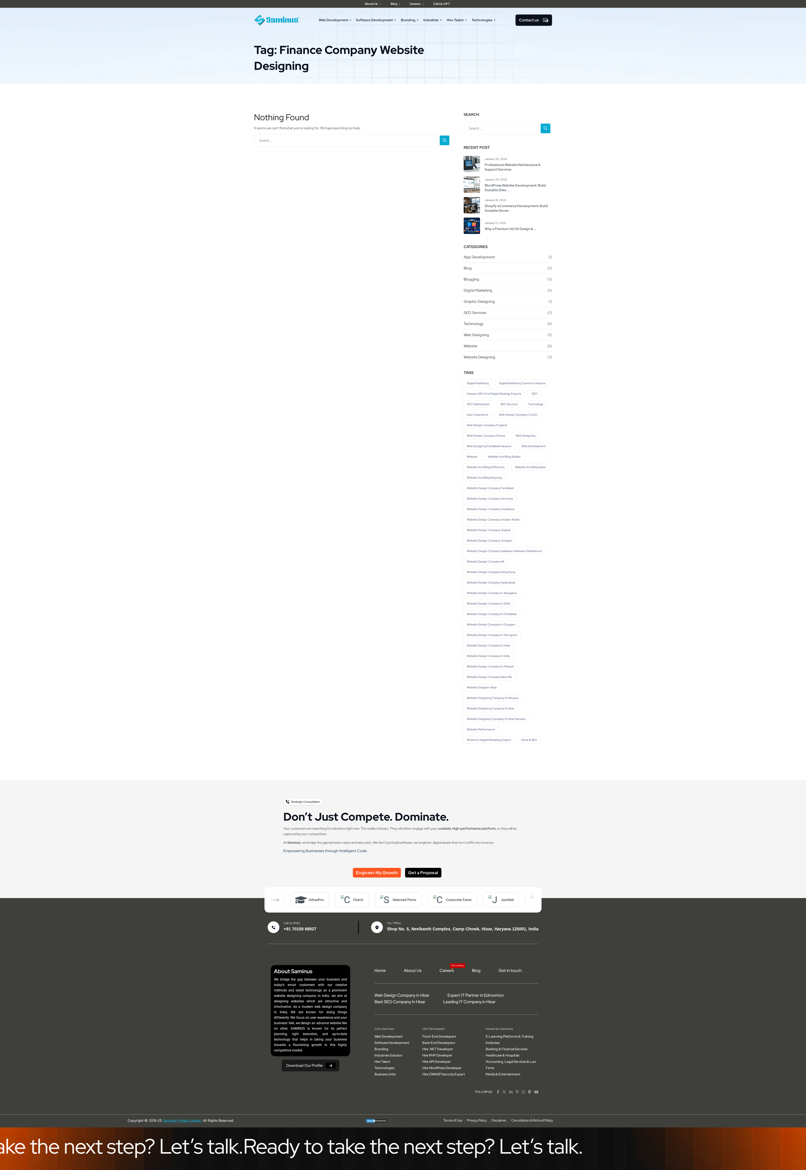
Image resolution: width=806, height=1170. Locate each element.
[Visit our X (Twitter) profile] (504, 1091)
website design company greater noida (493, 519)
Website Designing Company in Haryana (492, 698)
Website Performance (481, 729)
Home (380, 970)
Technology (473, 323)
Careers (415, 4)
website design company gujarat (488, 530)
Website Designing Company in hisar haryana (496, 719)
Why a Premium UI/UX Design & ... (510, 229)
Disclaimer (499, 1120)
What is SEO (529, 740)
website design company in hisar (488, 645)
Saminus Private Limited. (182, 1120)
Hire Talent (382, 1061)
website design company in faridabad (492, 614)
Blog (394, 4)
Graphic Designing (479, 301)
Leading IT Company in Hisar (469, 1001)
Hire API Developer (436, 1061)
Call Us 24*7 (441, 4)
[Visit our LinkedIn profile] (511, 1091)
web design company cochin (518, 415)
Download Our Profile (304, 1065)
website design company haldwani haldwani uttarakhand (504, 551)
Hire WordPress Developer (442, 1068)
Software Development (391, 1043)
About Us (371, 4)
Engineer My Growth (377, 872)
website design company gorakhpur (491, 509)
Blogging (471, 279)
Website (470, 345)
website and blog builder (504, 456)
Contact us (529, 20)
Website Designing (479, 357)
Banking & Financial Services (506, 1049)
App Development (479, 257)
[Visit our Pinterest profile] (517, 1091)
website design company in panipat (490, 666)
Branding (381, 1049)
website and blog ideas (530, 467)
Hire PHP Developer (437, 1055)
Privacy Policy (477, 1120)
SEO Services (475, 312)
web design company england (487, 425)
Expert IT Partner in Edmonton (475, 995)
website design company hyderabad (491, 582)
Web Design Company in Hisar (401, 995)
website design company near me (489, 677)
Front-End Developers (439, 1036)
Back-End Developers (438, 1043)
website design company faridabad (490, 488)
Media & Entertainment (503, 1074)
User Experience (477, 415)
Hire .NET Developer (437, 1049)
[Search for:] (352, 140)
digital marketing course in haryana (522, 383)
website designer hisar (482, 687)
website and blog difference (486, 467)
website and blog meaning (484, 477)
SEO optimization (478, 404)
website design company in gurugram (492, 635)
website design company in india (488, 656)
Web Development (534, 446)
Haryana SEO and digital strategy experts (494, 394)
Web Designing (476, 334)
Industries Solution (388, 1055)
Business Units (385, 1074)
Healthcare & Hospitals (502, 1055)
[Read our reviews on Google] (529, 1091)
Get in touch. (511, 970)
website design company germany (490, 498)
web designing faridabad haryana (489, 446)
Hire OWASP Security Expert (443, 1074)
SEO (534, 394)
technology (535, 404)
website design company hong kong (491, 572)
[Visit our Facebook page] (498, 1091)
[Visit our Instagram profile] (523, 1091)
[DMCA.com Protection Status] (376, 1120)
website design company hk (485, 561)
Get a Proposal (423, 872)
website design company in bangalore (492, 593)
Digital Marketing (478, 290)
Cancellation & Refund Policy (532, 1120)
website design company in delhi (488, 603)
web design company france (486, 435)
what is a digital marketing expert (489, 740)
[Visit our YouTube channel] (536, 1091)
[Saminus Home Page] (277, 20)
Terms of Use (452, 1120)
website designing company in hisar (490, 708)
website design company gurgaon (489, 540)
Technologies (384, 1068)
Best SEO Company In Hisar (399, 1001)
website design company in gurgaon (491, 624)
